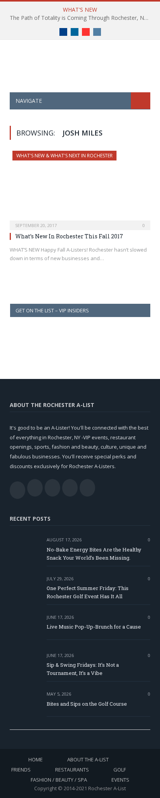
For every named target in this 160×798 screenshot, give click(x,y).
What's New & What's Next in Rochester (64, 155)
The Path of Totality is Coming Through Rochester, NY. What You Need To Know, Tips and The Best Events (82, 17)
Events (120, 779)
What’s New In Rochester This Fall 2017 (69, 236)
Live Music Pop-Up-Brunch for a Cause (94, 626)
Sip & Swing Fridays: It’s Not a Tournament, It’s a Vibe (83, 668)
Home (35, 759)
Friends (21, 769)
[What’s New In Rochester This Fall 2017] (80, 188)
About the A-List (88, 759)
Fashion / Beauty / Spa (59, 779)
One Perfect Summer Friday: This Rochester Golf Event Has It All (88, 592)
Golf (119, 769)
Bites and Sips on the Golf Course (87, 703)
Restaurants (72, 769)
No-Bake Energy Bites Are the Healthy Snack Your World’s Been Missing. (94, 553)
